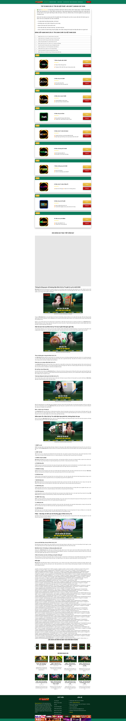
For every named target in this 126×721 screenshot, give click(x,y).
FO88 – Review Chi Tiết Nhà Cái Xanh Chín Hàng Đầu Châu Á (41, 682)
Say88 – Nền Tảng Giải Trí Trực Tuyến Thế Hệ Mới (41, 664)
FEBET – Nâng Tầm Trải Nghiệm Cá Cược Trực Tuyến (55, 664)
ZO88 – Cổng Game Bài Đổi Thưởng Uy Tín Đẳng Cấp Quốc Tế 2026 (56, 682)
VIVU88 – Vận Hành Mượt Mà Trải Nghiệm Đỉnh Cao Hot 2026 (84, 682)
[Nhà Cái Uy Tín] (39, 2)
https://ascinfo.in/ (76, 702)
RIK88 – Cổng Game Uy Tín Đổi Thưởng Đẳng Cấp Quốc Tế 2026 (84, 664)
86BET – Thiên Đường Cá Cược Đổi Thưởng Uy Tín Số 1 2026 (70, 664)
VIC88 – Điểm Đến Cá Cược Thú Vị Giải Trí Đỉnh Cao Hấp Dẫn (70, 682)
